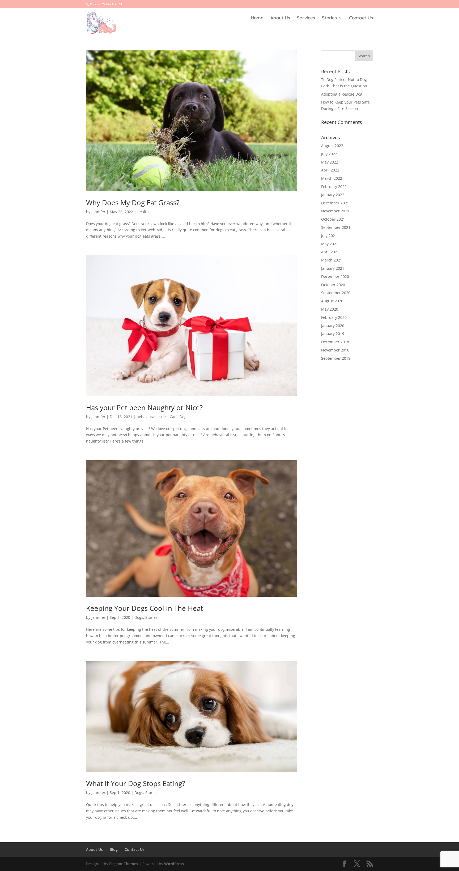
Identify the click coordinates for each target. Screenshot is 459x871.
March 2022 (331, 178)
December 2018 (335, 341)
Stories (329, 18)
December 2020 (335, 276)
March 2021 (331, 260)
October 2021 (333, 219)
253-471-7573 (111, 4)
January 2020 (332, 325)
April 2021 (330, 251)
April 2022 (330, 170)
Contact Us (361, 18)
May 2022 (329, 162)
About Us (280, 18)
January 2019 (332, 333)
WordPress (174, 863)
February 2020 (334, 317)
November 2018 (335, 350)
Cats (173, 416)
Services (306, 18)
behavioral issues (152, 416)
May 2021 (329, 243)
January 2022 (332, 194)
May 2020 (329, 309)
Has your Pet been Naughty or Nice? (144, 407)
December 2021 (335, 202)
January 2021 (332, 268)
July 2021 (329, 235)
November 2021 (335, 210)
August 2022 (332, 145)
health (143, 211)
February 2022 (334, 186)
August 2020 (332, 300)
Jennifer (98, 211)
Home (257, 18)
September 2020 (335, 292)
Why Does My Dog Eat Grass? (132, 202)
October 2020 (333, 284)
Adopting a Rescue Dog (341, 94)
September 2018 (335, 358)
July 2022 (329, 153)
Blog (114, 849)
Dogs (184, 416)
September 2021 (335, 227)
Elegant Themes (123, 863)
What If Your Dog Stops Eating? (135, 783)
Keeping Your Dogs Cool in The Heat (144, 608)
